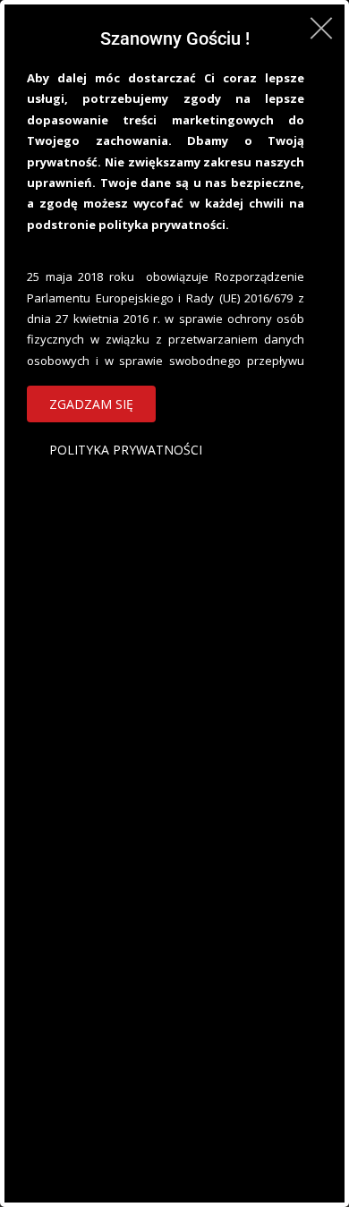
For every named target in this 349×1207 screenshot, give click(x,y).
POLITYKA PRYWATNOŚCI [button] (125, 449)
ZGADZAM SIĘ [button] (91, 403)
